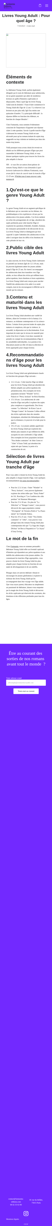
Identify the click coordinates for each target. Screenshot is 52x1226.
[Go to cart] (40, 5)
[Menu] (46, 6)
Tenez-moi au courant (26, 691)
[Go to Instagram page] (26, 1213)
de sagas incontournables (29, 481)
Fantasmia (14, 546)
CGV (26, 1224)
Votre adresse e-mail (14, 678)
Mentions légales (12, 1219)
